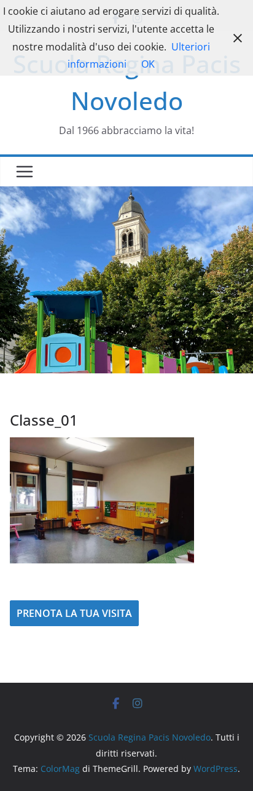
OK (148, 64)
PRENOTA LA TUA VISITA (74, 613)
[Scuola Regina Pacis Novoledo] (126, 195)
